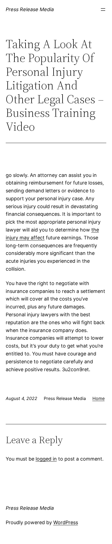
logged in (46, 459)
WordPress (65, 522)
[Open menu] (103, 9)
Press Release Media (30, 9)
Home (98, 398)
